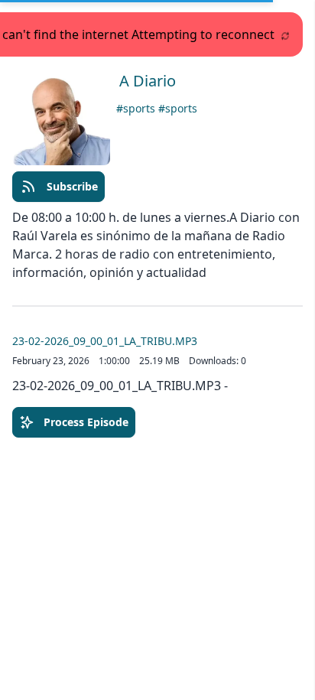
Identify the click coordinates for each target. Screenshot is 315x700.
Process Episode (86, 422)
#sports (137, 108)
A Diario (147, 80)
